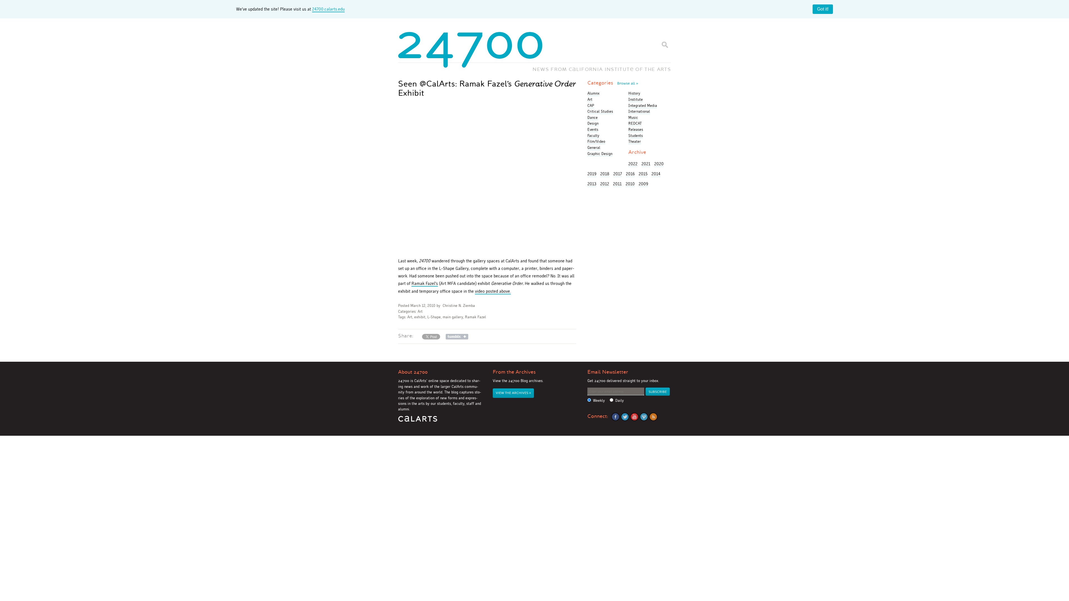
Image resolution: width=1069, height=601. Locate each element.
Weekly (599, 400)
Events (592, 129)
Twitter (625, 417)
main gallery (453, 317)
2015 (643, 173)
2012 (604, 183)
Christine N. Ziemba (459, 306)
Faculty (593, 135)
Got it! (822, 9)
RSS (653, 417)
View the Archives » (513, 393)
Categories (612, 83)
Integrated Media (642, 105)
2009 (643, 183)
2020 (659, 163)
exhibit (419, 317)
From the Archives (514, 372)
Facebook (615, 417)
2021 (645, 163)
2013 (591, 183)
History (634, 93)
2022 (633, 163)
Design (593, 123)
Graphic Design (599, 153)
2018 (604, 173)
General (593, 147)
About (413, 372)
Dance (592, 117)
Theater (634, 141)
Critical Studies (600, 111)
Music (633, 117)
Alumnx (593, 93)
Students (635, 135)
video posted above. (493, 291)
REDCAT (635, 123)
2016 (630, 173)
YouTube (634, 417)
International (639, 111)
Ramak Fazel (475, 317)
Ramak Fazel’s (424, 283)
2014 (655, 173)
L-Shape (434, 317)
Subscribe (658, 392)
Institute (635, 99)
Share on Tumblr (457, 336)
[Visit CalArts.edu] (417, 420)
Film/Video (596, 141)
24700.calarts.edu (328, 9)
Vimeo (644, 417)
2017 (617, 173)
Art (420, 311)
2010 (630, 183)
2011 (617, 183)
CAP (590, 105)
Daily (619, 400)
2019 (591, 173)
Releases (635, 129)
